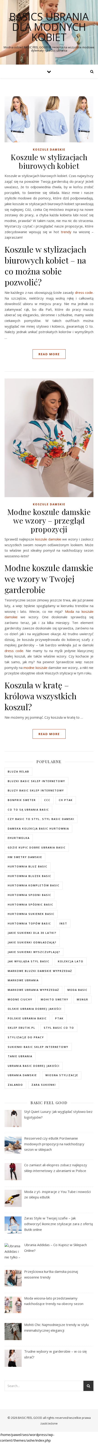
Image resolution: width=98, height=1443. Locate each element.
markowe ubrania (23, 980)
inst (63, 923)
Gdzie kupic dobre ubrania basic (37, 847)
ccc (47, 800)
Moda (69, 611)
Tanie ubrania (20, 1056)
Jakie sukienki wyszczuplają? (34, 952)
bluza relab (18, 771)
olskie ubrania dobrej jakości (35, 1008)
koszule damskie (48, 539)
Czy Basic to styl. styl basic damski (41, 819)
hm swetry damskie (25, 857)
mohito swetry (54, 999)
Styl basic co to (59, 1027)
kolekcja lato (70, 961)
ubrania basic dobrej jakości (33, 1065)
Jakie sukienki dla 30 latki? (32, 932)
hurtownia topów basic (29, 923)
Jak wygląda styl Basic (28, 961)
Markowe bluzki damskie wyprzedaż (40, 971)
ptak (59, 1018)
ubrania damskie (22, 1075)
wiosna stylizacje (61, 1075)
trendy (66, 232)
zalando (15, 1084)
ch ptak (66, 800)
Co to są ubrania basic (28, 809)
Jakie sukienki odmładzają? (32, 942)
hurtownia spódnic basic (30, 904)
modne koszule (35, 667)
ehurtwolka (19, 838)
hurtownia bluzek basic (29, 876)
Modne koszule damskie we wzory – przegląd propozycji (49, 520)
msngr (82, 999)
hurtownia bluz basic (27, 866)
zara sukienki (43, 1084)
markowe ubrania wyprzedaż (33, 990)
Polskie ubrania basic (27, 1018)
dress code (84, 292)
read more (49, 354)
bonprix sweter (22, 800)
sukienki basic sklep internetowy (38, 1047)
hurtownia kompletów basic (33, 885)
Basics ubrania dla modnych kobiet (49, 26)
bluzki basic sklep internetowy (36, 781)
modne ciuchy (20, 999)
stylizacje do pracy (26, 1037)
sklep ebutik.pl (21, 1027)
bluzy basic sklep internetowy (36, 790)
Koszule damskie (49, 149)
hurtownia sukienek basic (31, 914)
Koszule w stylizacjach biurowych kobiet (49, 161)
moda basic (77, 990)
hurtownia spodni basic (29, 895)
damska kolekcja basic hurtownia (38, 828)
